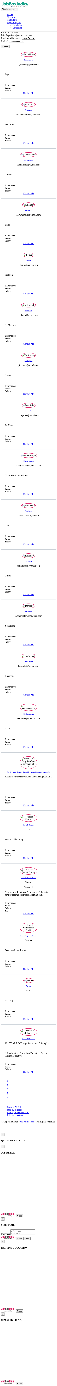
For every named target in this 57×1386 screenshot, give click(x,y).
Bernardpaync (29, 461)
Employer (17, 27)
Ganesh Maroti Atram (28, 878)
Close (19, 1216)
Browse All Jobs (14, 1107)
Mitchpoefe (28, 310)
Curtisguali (28, 361)
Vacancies (11, 17)
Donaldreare (28, 60)
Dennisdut (28, 411)
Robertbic (28, 561)
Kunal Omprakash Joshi (28, 936)
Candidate (17, 25)
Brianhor (28, 210)
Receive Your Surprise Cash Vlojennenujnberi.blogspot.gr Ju (28, 772)
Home (10, 14)
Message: (5, 1234)
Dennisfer (28, 611)
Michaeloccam (29, 714)
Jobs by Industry (14, 1110)
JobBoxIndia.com (27, 1121)
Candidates (12, 19)
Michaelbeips (28, 160)
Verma (28, 986)
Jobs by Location (15, 1115)
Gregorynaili (28, 661)
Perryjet (29, 260)
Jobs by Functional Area (18, 1112)
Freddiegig (28, 511)
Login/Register (14, 22)
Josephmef (28, 110)
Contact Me (28, 93)
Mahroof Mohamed (28, 1039)
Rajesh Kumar (28, 825)
